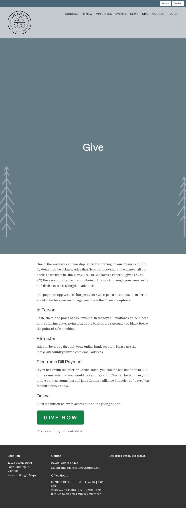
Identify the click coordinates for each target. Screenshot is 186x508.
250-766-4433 (69, 462)
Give (145, 13)
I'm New (87, 13)
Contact (177, 3)
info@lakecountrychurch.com (80, 467)
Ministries (104, 13)
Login (174, 13)
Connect (159, 13)
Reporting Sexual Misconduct (127, 455)
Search (165, 3)
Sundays (71, 13)
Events (121, 13)
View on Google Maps (22, 475)
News (134, 13)
